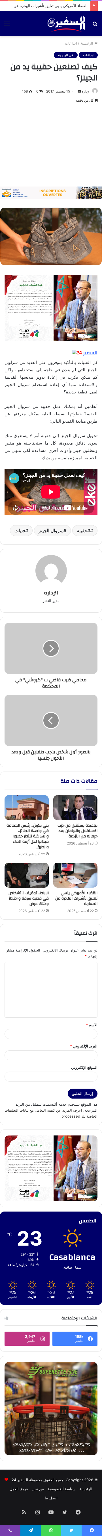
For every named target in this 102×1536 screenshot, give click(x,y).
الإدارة (86, 91)
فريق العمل (19, 1489)
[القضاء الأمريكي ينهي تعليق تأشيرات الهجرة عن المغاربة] (75, 875)
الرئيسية (87, 43)
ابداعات (71, 43)
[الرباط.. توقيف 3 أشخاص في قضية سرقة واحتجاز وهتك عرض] (27, 875)
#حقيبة (83, 530)
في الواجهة (65, 55)
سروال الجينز (51, 530)
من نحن (38, 1489)
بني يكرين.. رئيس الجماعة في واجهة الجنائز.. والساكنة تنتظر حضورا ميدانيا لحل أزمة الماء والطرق (28, 836)
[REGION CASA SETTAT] (51, 307)
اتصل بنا (51, 1498)
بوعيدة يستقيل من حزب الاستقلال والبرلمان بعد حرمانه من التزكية (77, 831)
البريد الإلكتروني (83, 1046)
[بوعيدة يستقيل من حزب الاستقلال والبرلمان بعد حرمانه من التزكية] (75, 807)
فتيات (19, 530)
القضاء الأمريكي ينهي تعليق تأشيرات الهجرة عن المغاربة (44, 5)
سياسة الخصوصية (61, 1489)
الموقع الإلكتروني (84, 1067)
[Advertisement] (51, 145)
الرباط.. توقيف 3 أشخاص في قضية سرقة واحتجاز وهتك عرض (28, 898)
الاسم (91, 1024)
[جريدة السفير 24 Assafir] (66, 23)
